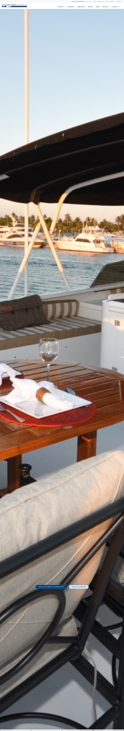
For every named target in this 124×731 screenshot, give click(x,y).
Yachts (60, 6)
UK (90, 1)
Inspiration (81, 6)
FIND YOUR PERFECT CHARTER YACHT (51, 587)
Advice (90, 6)
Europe (95, 1)
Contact (114, 6)
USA (87, 1)
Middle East (101, 1)
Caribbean (111, 1)
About (104, 6)
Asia (106, 1)
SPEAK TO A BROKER (79, 587)
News (98, 6)
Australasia (118, 1)
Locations (70, 6)
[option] (62, 365)
